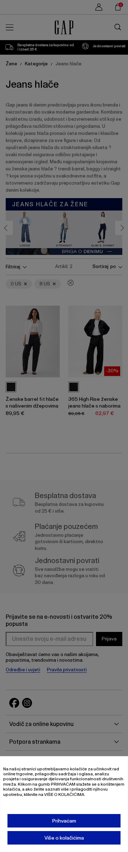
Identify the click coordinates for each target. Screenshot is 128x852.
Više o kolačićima (64, 838)
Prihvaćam (64, 821)
